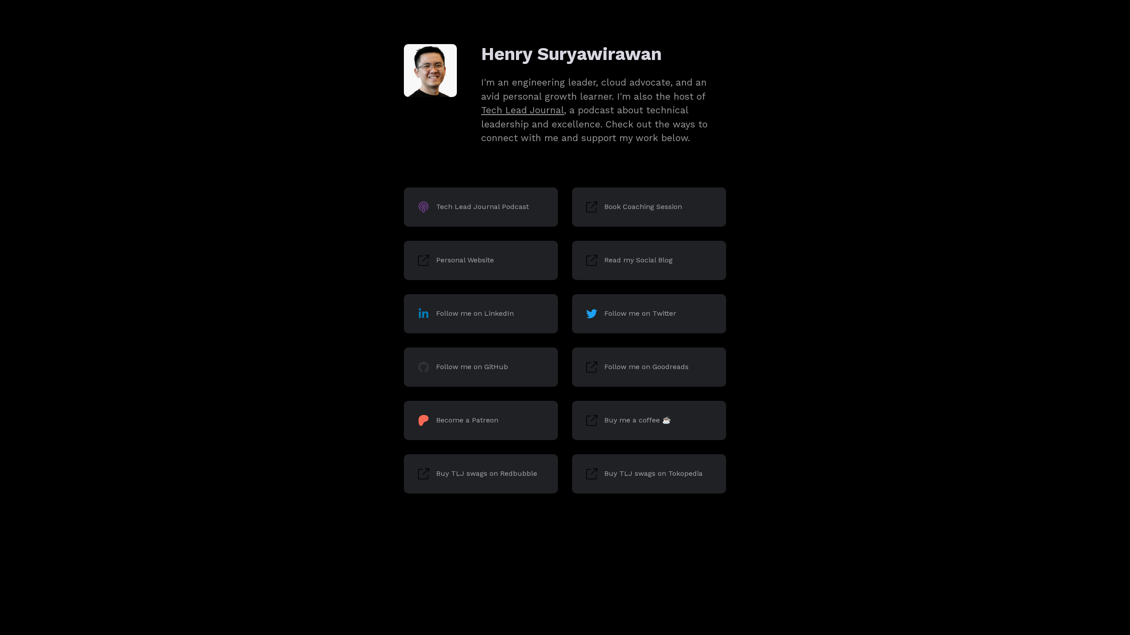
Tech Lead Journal (522, 110)
